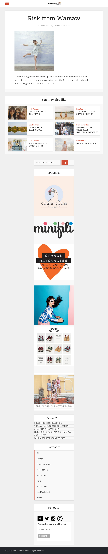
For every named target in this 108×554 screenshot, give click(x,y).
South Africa (34, 125)
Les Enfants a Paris (62, 25)
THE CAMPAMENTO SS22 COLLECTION (85, 112)
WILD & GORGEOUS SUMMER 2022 (38, 144)
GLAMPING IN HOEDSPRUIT (35, 128)
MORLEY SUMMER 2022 (87, 143)
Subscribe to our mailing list (52, 524)
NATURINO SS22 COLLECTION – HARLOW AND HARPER (87, 130)
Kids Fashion (34, 109)
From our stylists (82, 125)
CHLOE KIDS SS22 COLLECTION (37, 112)
